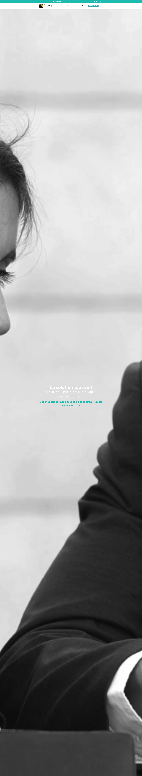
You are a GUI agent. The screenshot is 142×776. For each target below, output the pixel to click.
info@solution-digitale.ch (56, 1)
